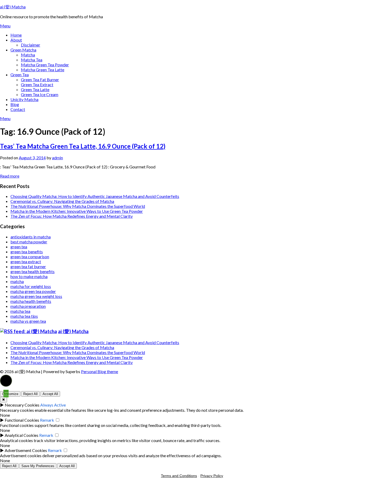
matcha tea (20, 311)
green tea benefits (26, 251)
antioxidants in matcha (30, 236)
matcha (17, 281)
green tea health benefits (32, 271)
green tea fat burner (28, 266)
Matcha (28, 54)
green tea (18, 246)
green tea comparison (29, 256)
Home (16, 34)
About (16, 39)
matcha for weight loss (30, 286)
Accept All (50, 394)
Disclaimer (30, 44)
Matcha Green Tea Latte (42, 69)
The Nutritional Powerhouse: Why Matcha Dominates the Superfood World (77, 206)
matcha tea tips (24, 316)
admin (57, 157)
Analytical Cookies (21, 435)
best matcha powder (28, 241)
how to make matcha (29, 276)
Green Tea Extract (37, 84)
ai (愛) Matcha (13, 6)
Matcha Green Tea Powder (45, 64)
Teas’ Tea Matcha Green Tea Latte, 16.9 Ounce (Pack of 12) (82, 146)
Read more (9, 175)
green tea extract (25, 261)
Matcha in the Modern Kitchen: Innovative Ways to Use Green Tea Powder (76, 211)
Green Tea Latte (35, 89)
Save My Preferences (37, 466)
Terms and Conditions (179, 476)
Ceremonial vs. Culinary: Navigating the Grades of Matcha (62, 201)
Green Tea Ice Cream (39, 94)
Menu (5, 25)
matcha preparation (28, 306)
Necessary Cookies (22, 404)
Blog (14, 104)
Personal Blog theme (99, 371)
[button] (6, 381)
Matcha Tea (31, 59)
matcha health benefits (30, 301)
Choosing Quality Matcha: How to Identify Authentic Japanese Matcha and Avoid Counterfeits (94, 196)
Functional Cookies (22, 420)
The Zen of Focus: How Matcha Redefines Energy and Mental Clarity (71, 216)
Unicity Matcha (24, 99)
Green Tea (19, 74)
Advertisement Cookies (26, 450)
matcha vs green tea (28, 321)
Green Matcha (23, 49)
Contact (17, 109)
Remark (47, 420)
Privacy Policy (211, 476)
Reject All (30, 394)
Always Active (53, 404)
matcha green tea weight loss (36, 296)
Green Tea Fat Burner (40, 79)
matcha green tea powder (33, 291)
